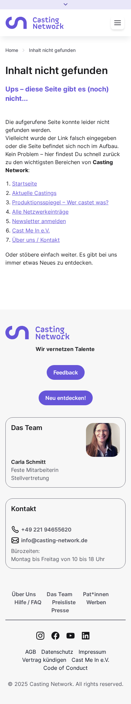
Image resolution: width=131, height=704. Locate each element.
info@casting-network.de (54, 540)
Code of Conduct (65, 667)
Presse (60, 610)
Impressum (92, 651)
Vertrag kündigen (44, 659)
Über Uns (24, 594)
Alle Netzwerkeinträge (40, 211)
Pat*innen (96, 594)
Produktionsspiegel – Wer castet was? (60, 202)
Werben (96, 602)
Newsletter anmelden (39, 221)
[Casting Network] (34, 23)
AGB (30, 651)
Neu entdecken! (65, 398)
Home (11, 50)
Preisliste (64, 602)
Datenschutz (57, 651)
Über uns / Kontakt (36, 239)
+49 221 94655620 (46, 529)
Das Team (59, 594)
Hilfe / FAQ (27, 602)
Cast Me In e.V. (31, 230)
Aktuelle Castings (34, 193)
